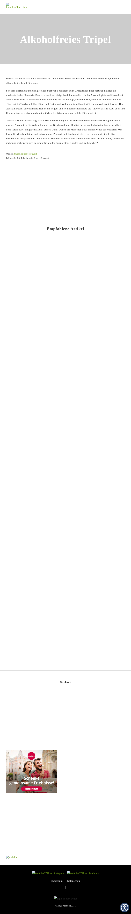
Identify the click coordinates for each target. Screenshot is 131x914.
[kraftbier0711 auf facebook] (83, 873)
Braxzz (16, 153)
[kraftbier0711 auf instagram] (49, 873)
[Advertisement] (31, 717)
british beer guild (29, 153)
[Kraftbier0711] (16, 7)
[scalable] (11, 857)
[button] (123, 7)
